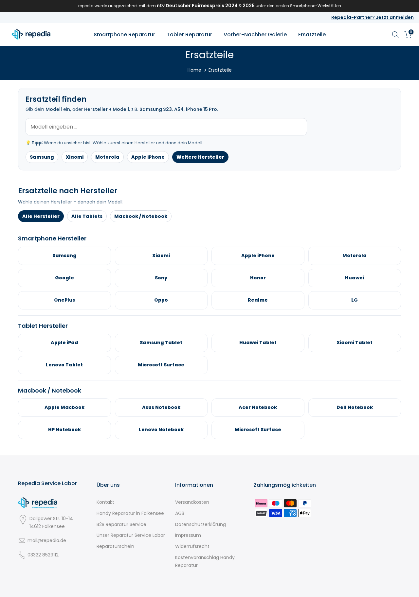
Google (64, 277)
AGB (179, 513)
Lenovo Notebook (161, 429)
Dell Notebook (355, 407)
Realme (258, 300)
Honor (258, 277)
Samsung (42, 157)
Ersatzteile (312, 34)
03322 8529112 (43, 555)
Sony (161, 277)
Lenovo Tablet (64, 364)
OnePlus (64, 300)
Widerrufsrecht (192, 546)
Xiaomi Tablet (355, 342)
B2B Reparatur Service (121, 524)
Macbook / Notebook (140, 216)
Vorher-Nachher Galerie (255, 34)
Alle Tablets (86, 216)
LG (354, 300)
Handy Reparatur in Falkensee (130, 513)
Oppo (161, 300)
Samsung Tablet (161, 342)
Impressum (188, 535)
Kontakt (105, 502)
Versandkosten (192, 502)
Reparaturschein (115, 546)
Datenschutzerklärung (200, 524)
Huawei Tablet (258, 342)
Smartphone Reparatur (124, 34)
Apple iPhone (148, 157)
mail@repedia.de (46, 540)
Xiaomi (74, 157)
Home (194, 70)
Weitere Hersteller (200, 157)
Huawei (354, 277)
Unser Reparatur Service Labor (131, 535)
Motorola (107, 157)
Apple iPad (64, 342)
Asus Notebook (161, 407)
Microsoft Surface (161, 364)
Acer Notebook (258, 407)
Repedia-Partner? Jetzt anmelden (372, 17)
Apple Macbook (64, 407)
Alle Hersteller (41, 216)
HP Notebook (64, 429)
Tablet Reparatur (189, 34)
